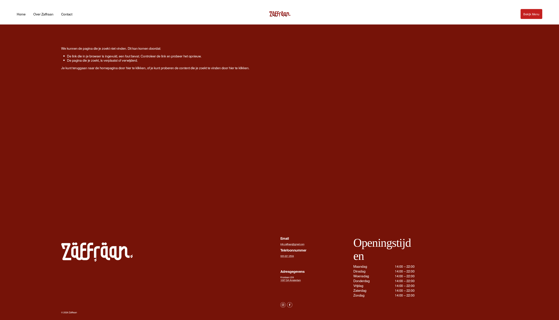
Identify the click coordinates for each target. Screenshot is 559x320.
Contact (66, 14)
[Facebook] (289, 304)
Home (21, 14)
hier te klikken (136, 67)
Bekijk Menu (531, 14)
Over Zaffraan (43, 14)
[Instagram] (283, 304)
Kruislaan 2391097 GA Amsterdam (290, 279)
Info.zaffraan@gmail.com (292, 244)
